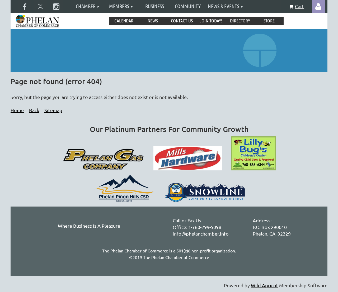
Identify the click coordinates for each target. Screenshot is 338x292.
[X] (40, 6)
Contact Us (182, 20)
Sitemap (53, 110)
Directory (240, 20)
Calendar (123, 20)
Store (269, 20)
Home (17, 110)
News (153, 20)
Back (34, 110)
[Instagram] (56, 6)
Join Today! (211, 20)
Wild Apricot (264, 285)
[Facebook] (24, 6)
